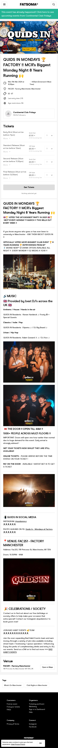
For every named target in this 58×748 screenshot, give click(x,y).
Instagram (33, 724)
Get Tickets (29, 187)
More (5, 138)
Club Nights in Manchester (37, 685)
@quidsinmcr (21, 521)
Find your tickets (13, 707)
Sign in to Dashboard (37, 709)
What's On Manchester (13, 685)
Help (31, 712)
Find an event (12, 704)
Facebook (32, 727)
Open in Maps (47, 667)
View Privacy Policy (18, 744)
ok (40, 743)
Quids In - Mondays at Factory (39, 529)
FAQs (9, 710)
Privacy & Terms (13, 724)
